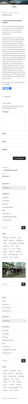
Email (4, 141)
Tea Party (11, 251)
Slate (3, 210)
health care (6, 246)
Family (4, 243)
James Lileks (5, 201)
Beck (19, 237)
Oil (9, 248)
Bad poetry (6, 237)
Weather (16, 257)
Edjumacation (19, 240)
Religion (19, 248)
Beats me (13, 237)
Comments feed (6, 307)
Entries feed (5, 304)
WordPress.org (6, 311)
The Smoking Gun (7, 220)
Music (17, 246)
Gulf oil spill (21, 243)
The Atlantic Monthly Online (9, 216)
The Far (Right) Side (13, 254)
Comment (5, 112)
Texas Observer (6, 213)
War (11, 257)
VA (21, 254)
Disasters (11, 240)
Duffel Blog (5, 197)
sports (5, 251)
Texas (4, 254)
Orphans (7, 96)
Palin (13, 248)
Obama (5, 248)
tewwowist (18, 251)
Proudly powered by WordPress (10, 398)
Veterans (5, 257)
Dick (17, 12)
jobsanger (5, 204)
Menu (14, 6)
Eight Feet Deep (11, 2)
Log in (4, 301)
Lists (12, 246)
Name (4, 133)
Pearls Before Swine (7, 207)
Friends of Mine (12, 243)
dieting (5, 240)
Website (4, 149)
